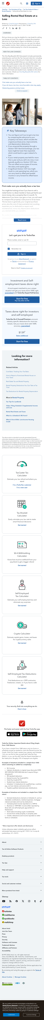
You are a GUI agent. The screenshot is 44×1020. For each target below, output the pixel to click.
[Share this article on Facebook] (6, 28)
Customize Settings (31, 1014)
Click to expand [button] (22, 91)
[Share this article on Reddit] (16, 28)
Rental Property (18, 398)
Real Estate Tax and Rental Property (17, 381)
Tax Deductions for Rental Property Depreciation (22, 391)
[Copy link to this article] (3, 28)
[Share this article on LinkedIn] (13, 28)
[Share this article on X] (10, 28)
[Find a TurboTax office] (27, 3)
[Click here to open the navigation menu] (3, 3)
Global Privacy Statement (10, 1005)
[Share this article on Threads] (19, 28)
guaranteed (9, 293)
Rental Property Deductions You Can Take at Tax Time (21, 386)
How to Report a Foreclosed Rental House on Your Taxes (21, 376)
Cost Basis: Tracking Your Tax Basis (17, 371)
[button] (22, 826)
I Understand (11, 1014)
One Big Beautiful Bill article (28, 72)
